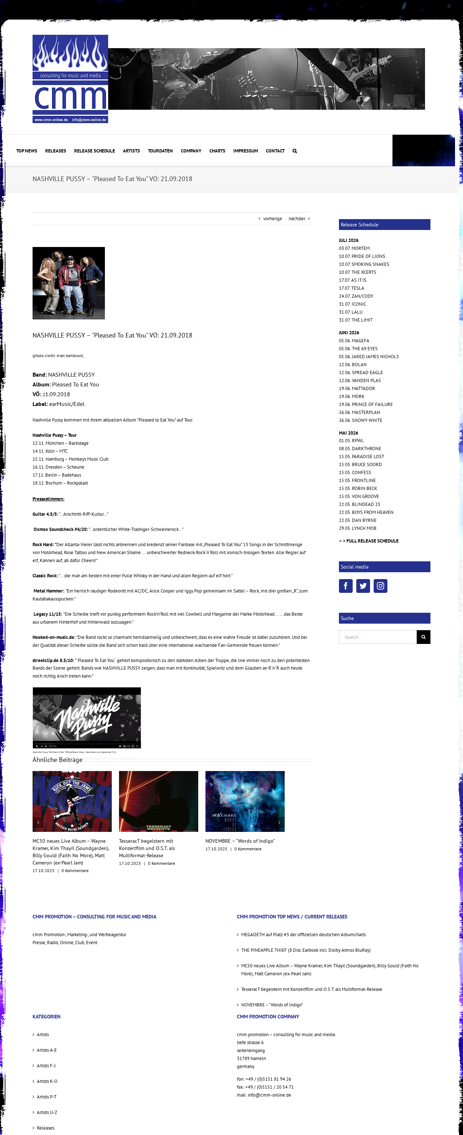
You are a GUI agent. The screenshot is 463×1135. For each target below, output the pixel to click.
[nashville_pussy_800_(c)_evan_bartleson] (69, 283)
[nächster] (279, 818)
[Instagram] (380, 586)
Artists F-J (46, 1058)
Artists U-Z (47, 1105)
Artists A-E (47, 1043)
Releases (45, 1121)
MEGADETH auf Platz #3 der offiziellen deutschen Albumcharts (303, 927)
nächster (297, 218)
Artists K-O (47, 1074)
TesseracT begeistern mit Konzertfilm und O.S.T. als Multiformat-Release (61, 848)
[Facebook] (346, 586)
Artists (43, 1027)
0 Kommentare (75, 863)
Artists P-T (46, 1089)
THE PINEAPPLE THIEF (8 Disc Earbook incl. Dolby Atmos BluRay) (306, 943)
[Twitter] (363, 586)
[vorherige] (38, 818)
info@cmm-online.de (269, 1088)
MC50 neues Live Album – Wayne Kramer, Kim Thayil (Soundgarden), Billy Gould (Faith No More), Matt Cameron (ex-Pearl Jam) (330, 962)
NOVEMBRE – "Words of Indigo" (153, 841)
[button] (295, 150)
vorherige (272, 218)
